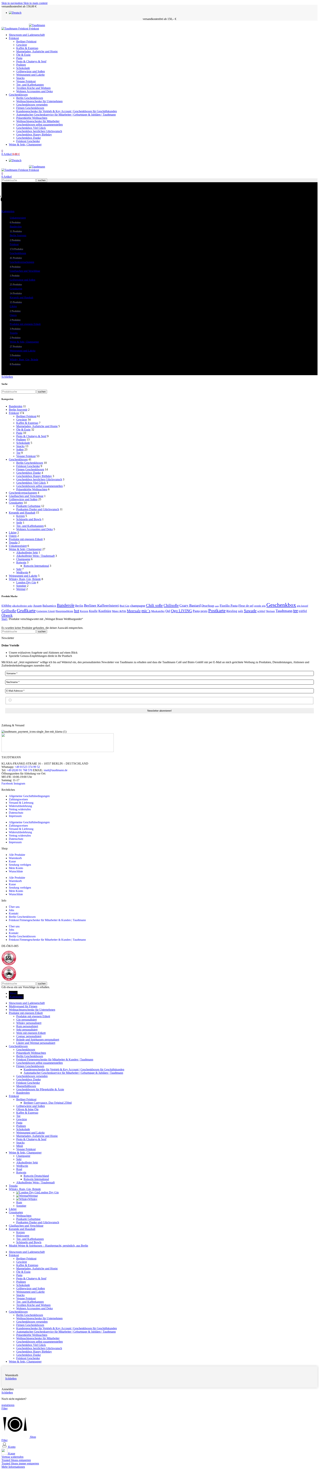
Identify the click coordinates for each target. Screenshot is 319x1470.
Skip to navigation (12, 3)
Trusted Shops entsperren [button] (16, 1460)
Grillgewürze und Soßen (30, 71)
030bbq (6, 605)
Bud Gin (124, 605)
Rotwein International (36, 565)
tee (295, 610)
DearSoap (207, 605)
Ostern (13, 535)
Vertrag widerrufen (20, 809)
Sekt (18, 569)
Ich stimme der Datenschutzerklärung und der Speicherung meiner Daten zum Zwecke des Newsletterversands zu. (78, 700)
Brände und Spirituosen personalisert (37, 1039)
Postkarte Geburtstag (28, 506)
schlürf (261, 611)
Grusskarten (16, 502)
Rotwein (21, 562)
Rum (19, 1202)
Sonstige (21, 585)
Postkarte (217, 610)
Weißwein (22, 572)
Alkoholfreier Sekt (27, 552)
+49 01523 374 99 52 (27, 766)
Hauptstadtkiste (64, 611)
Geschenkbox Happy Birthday (34, 134)
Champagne (23, 559)
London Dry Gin (26, 582)
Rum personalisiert (27, 1026)
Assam (37, 605)
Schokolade (23, 68)
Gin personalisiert (26, 1019)
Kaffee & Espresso (27, 48)
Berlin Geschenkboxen (29, 98)
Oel (167, 611)
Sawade (250, 610)
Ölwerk (7, 615)
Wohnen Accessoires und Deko (34, 91)
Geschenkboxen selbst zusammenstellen (39, 124)
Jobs (11, 910)
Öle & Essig (23, 54)
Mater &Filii (119, 611)
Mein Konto (16, 868)
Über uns (14, 906)
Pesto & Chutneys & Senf (31, 61)
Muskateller (158, 611)
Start (4, 619)
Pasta (19, 58)
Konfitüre (104, 611)
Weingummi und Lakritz (30, 74)
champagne (137, 605)
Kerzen (20, 516)
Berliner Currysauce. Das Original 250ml (48, 1102)
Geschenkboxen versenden (32, 104)
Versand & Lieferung (21, 802)
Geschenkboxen (18, 459)
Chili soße (154, 605)
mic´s (145, 610)
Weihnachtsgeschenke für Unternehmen (39, 101)
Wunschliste (16, 871)
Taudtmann (284, 611)
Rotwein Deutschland (36, 1175)
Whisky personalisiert (28, 1022)
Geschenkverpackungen (23, 492)
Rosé (19, 1169)
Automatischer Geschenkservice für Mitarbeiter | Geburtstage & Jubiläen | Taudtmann (66, 114)
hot (76, 610)
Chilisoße (171, 605)
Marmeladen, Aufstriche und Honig (37, 51)
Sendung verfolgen (20, 864)
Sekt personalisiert (26, 1029)
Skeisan (270, 611)
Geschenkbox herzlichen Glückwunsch (39, 131)
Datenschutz (16, 812)
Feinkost (14, 412)
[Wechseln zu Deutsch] (15, 12)
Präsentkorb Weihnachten (31, 1052)
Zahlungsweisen (18, 799)
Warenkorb (15, 858)
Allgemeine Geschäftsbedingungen (29, 796)
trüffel (303, 611)
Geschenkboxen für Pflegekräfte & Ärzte (40, 1089)
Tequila (13, 542)
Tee (18, 452)
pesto (203, 611)
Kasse (12, 861)
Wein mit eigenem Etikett (31, 1032)
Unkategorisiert (18, 545)
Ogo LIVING (181, 611)
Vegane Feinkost (26, 81)
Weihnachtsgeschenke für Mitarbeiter (37, 121)
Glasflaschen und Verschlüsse (26, 496)
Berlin (79, 605)
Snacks (20, 78)
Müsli (19, 1145)
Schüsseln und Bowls (28, 519)
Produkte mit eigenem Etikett (26, 539)
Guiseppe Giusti (45, 611)
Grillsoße (8, 611)
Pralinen (21, 64)
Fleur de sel (245, 605)
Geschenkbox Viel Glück (31, 127)
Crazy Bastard (190, 605)
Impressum (15, 816)
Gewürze (21, 44)
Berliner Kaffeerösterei (101, 605)
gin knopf (302, 605)
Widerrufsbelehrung (20, 806)
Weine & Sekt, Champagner (25, 549)
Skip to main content (35, 3)
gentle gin (260, 605)
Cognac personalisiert (28, 1036)
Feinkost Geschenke (28, 141)
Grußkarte (26, 610)
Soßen (20, 449)
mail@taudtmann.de (55, 770)
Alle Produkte (17, 854)
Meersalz (134, 611)
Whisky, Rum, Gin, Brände (25, 579)
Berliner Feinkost (26, 41)
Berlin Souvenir (18, 409)
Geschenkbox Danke (28, 137)
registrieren (7, 1405)
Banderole (65, 605)
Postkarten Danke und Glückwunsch (37, 509)
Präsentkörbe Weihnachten (31, 117)
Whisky (32, 1199)
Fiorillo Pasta (229, 605)
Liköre (13, 532)
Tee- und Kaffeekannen (30, 84)
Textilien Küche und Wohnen (33, 88)
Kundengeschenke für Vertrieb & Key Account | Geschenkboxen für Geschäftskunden (66, 111)
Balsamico (49, 605)
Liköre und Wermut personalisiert (35, 1042)
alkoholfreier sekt (22, 605)
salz (240, 611)
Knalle (93, 611)
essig (217, 606)
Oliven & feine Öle (27, 1109)
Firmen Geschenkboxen (30, 107)
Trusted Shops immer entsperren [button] (20, 1463)
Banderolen (15, 406)
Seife (19, 522)
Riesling (231, 611)
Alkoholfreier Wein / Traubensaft (35, 555)
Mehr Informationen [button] (13, 1466)
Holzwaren (22, 1235)
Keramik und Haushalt (22, 512)
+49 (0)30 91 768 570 (19, 770)
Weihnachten (23, 1215)
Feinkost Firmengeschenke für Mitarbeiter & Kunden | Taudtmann (47, 920)
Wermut (20, 589)
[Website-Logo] (15, 28)
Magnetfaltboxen (26, 1086)
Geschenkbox (281, 605)
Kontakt (13, 913)
